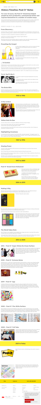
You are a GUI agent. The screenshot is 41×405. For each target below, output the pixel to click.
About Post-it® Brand (36, 387)
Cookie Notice (27, 397)
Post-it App (3, 388)
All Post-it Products (4, 387)
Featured (14, 387)
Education (14, 392)
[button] (34, 402)
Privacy (10, 396)
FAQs (5, 381)
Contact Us (15, 381)
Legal (6, 396)
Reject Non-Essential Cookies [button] (29, 399)
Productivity (14, 389)
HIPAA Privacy (14, 396)
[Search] (34, 2)
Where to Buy (24, 387)
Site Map (23, 392)
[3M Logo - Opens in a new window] (3, 2)
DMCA (19, 396)
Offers (34, 388)
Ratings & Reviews (36, 389)
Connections (14, 388)
